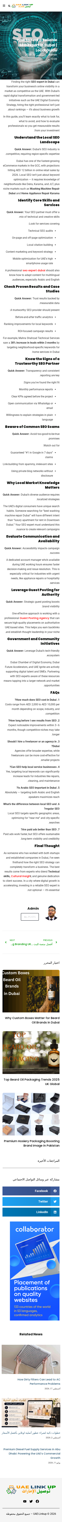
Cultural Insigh (20, 876)
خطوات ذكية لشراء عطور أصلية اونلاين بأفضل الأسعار (31, 1433)
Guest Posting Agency (34, 618)
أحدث (54, 32)
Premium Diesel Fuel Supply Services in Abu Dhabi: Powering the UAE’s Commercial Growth (31, 1453)
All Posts (30, 917)
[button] (31, 1191)
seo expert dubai (34, 270)
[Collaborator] (35, 1319)
